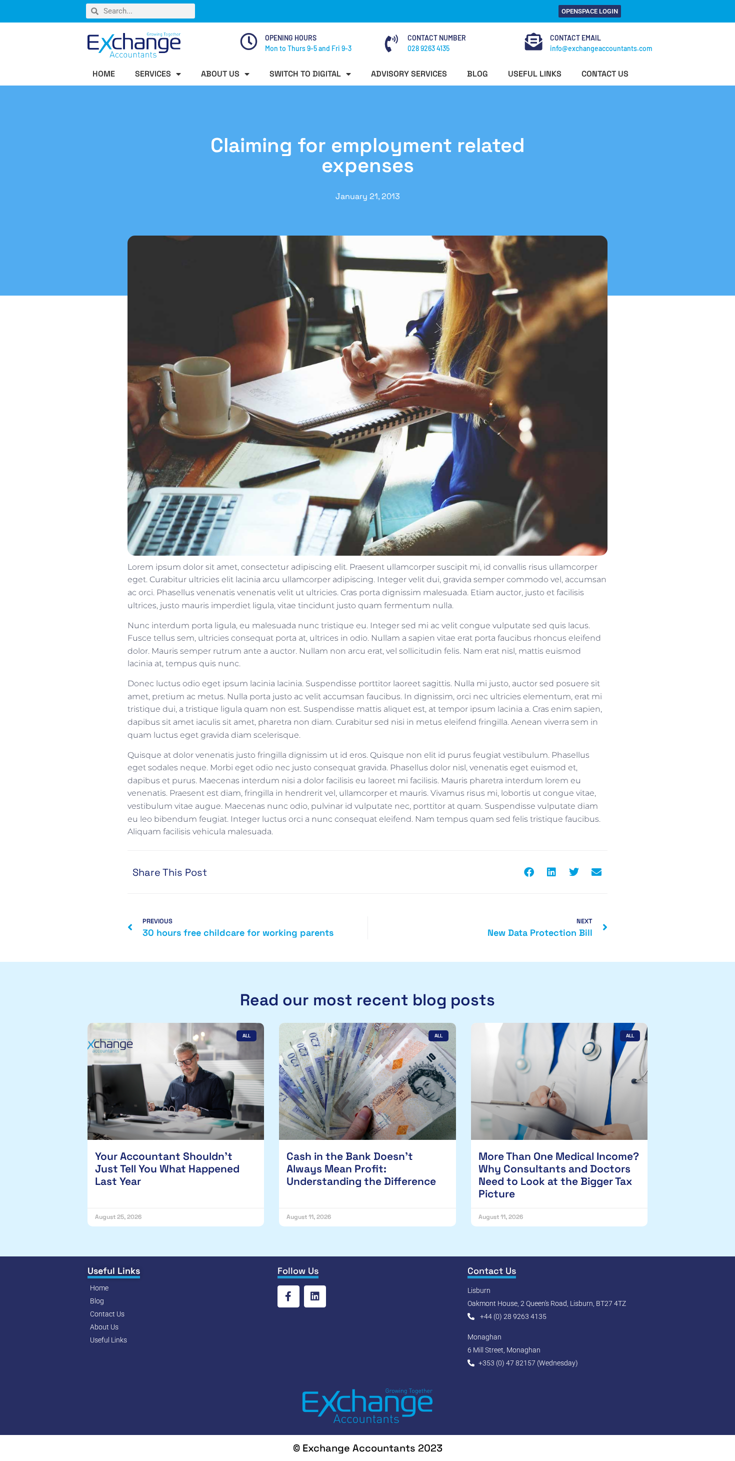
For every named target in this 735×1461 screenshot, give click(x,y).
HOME (103, 74)
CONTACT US (605, 74)
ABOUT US (220, 74)
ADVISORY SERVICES (409, 74)
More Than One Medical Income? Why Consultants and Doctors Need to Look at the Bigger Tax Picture (558, 1175)
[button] (529, 872)
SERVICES (153, 74)
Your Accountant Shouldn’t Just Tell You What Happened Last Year (167, 1168)
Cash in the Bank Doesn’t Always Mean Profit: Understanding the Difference (361, 1168)
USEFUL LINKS (535, 74)
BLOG (477, 74)
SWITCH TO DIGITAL (305, 74)
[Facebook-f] (289, 1296)
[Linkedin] (315, 1296)
